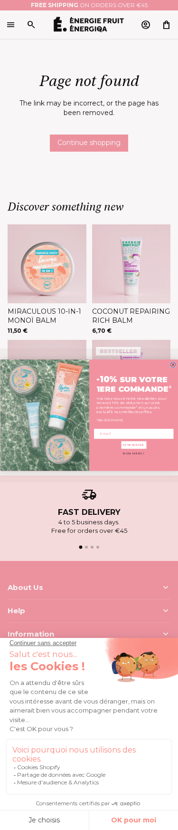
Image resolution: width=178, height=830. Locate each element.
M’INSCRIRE (133, 445)
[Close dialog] (173, 364)
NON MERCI (133, 453)
